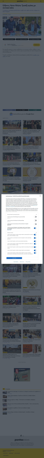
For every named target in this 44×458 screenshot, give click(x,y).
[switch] (35, 217)
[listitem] (22, 214)
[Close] (41, 196)
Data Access (22, 261)
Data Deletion (16, 261)
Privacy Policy (28, 261)
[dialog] (22, 229)
